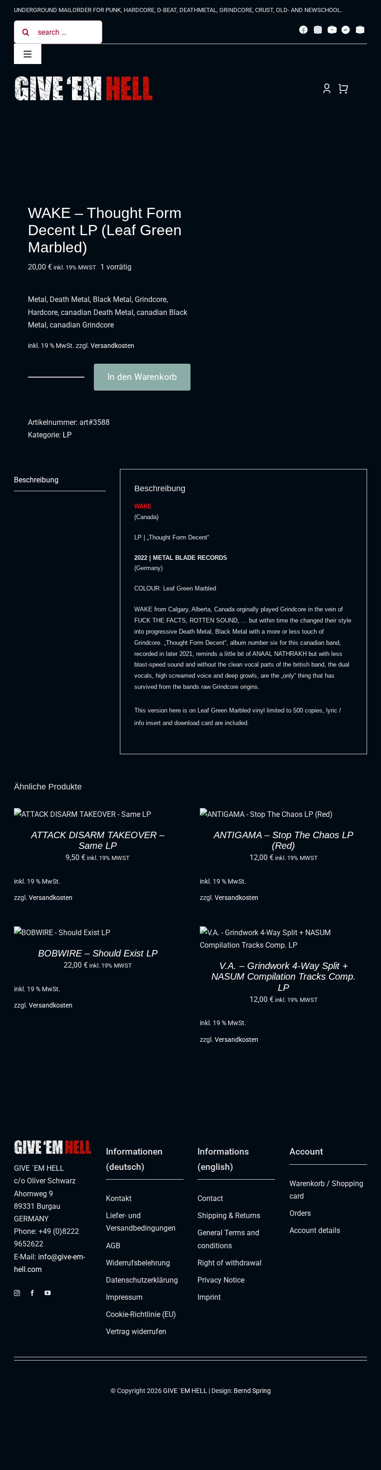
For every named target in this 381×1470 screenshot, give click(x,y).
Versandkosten (112, 346)
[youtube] (48, 1293)
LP (67, 434)
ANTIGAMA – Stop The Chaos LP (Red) (283, 840)
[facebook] (32, 1293)
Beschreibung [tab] (36, 479)
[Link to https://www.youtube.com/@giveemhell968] (332, 30)
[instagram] (17, 1293)
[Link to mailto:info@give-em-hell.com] (360, 30)
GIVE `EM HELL (185, 1390)
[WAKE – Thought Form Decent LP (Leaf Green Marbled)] (99, 156)
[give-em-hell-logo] (83, 78)
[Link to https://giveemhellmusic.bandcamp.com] (346, 30)
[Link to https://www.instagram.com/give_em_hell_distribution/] (318, 30)
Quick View (120, 816)
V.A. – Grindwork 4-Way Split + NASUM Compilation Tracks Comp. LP (283, 976)
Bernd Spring (252, 1390)
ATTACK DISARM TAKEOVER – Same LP (97, 840)
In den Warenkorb (142, 377)
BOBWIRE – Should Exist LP (98, 953)
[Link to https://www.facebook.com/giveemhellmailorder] (303, 30)
